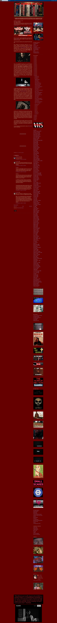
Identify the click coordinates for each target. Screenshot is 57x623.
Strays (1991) (35, 261)
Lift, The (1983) (35, 205)
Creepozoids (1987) (35, 157)
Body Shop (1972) (35, 149)
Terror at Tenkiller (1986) (36, 265)
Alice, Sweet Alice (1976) (36, 133)
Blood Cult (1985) (35, 143)
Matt (16, 167)
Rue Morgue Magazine (36, 510)
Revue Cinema (35, 513)
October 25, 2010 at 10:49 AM (21, 190)
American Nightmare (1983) (36, 136)
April (35, 110)
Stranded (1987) (35, 259)
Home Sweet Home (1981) (36, 193)
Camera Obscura (37, 100)
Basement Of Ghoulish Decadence (37, 520)
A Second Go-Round (37, 85)
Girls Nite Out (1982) (36, 187)
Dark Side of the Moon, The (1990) (37, 160)
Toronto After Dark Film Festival (37, 514)
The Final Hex (35, 46)
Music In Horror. (37, 91)
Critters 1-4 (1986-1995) (36, 158)
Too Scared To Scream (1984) (37, 270)
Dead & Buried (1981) (36, 162)
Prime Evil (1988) (35, 237)
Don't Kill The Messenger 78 (38, 92)
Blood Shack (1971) (35, 146)
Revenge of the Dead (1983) (37, 247)
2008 (35, 116)
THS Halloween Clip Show (36, 47)
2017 (35, 67)
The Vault (34, 531)
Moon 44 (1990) (35, 213)
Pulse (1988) (35, 241)
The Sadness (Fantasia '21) (36, 317)
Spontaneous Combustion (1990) (37, 258)
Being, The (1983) (35, 141)
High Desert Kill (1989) (36, 192)
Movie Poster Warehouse (36, 534)
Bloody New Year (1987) (36, 147)
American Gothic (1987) (36, 135)
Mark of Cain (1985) (35, 212)
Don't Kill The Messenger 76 (38, 101)
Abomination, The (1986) (36, 132)
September (36, 104)
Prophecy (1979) (35, 239)
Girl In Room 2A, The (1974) (37, 186)
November (36, 77)
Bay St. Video (35, 530)
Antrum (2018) (35, 319)
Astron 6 (34, 522)
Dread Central (35, 512)
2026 (35, 56)
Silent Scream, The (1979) (36, 251)
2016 (35, 68)
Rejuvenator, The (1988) (36, 245)
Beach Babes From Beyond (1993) (37, 140)
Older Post (30, 206)
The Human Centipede (22, 47)
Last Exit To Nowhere (36, 533)
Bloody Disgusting (35, 511)
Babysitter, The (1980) (36, 138)
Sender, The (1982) (35, 250)
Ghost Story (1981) (35, 184)
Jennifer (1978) (35, 199)
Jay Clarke (17, 161)
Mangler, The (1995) (36, 211)
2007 (35, 117)
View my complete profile (37, 580)
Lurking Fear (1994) (35, 208)
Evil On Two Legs (35, 521)
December (36, 76)
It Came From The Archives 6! (39, 90)
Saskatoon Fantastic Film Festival (37, 515)
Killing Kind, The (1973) (36, 202)
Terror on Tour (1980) (36, 267)
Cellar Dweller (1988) (36, 153)
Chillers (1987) (35, 154)
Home (23, 206)
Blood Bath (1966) (35, 142)
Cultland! (34, 44)
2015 (35, 69)
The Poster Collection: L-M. (38, 94)
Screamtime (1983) (35, 249)
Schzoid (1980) (35, 248)
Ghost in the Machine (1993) (37, 183)
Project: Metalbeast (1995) (36, 238)
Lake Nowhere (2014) (36, 203)
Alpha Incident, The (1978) (36, 134)
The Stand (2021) (35, 318)
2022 (35, 61)
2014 (35, 70)
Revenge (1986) (35, 246)
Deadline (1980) (35, 163)
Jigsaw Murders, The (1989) (37, 200)
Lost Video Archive (35, 519)
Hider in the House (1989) (36, 191)
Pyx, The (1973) (35, 242)
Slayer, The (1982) (35, 253)
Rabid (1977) (35, 243)
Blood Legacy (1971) (36, 144)
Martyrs (31, 46)
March (36, 111)
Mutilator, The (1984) (36, 216)
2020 (35, 63)
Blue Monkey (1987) (36, 148)
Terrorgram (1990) (35, 268)
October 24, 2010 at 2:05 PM (21, 165)
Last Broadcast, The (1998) (36, 204)
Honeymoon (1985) (35, 194)
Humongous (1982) (35, 196)
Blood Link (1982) (35, 145)
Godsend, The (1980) (36, 189)
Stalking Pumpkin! (37, 79)
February (36, 112)
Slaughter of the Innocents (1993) (37, 252)
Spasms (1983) (35, 256)
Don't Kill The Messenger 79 (38, 86)
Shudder (34, 532)
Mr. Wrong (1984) (35, 215)
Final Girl (34, 516)
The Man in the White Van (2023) (37, 315)
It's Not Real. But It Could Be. (38, 99)
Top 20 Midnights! (35, 43)
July (35, 106)
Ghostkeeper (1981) (35, 185)
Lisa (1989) (34, 206)
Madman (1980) (35, 209)
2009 (35, 115)
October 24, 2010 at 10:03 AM (21, 159)
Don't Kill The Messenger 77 (38, 98)
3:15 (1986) (34, 130)
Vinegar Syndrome (35, 529)
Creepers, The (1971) (36, 156)
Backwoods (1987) (35, 139)
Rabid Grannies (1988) (36, 244)
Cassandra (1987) (35, 151)
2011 (35, 74)
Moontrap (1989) (35, 214)
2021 (35, 62)
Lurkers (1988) (35, 207)
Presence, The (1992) (36, 236)
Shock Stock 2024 (35, 45)
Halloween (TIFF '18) (36, 320)
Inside (28, 46)
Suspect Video (35, 527)
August (36, 105)
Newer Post (15, 206)
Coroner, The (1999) (35, 155)
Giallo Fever (35, 518)
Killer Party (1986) (35, 201)
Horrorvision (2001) (35, 195)
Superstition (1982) (35, 263)
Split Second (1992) (35, 257)
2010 (35, 75)
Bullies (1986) (35, 150)
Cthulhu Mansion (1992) (36, 159)
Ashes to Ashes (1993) (36, 137)
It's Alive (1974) (35, 197)
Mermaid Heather (35, 517)
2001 (35, 118)
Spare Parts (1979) (35, 255)
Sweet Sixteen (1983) (36, 264)
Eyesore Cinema (35, 528)
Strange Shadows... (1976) (36, 260)
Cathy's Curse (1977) (36, 152)
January (36, 113)
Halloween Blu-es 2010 (38, 84)
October (36, 78)
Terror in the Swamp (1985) (36, 266)
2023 (35, 60)
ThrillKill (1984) (35, 269)
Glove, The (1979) (35, 188)
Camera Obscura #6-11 (38, 93)
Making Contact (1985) (36, 210)
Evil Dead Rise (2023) (36, 316)
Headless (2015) (35, 190)
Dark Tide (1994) (35, 161)
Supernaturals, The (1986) (36, 262)
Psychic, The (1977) (36, 240)
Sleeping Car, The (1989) (36, 254)
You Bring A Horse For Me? (36, 523)
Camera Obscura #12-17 (38, 83)
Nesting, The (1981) (35, 217)
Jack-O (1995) (35, 198)
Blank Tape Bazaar (35, 48)
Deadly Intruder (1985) (36, 164)
